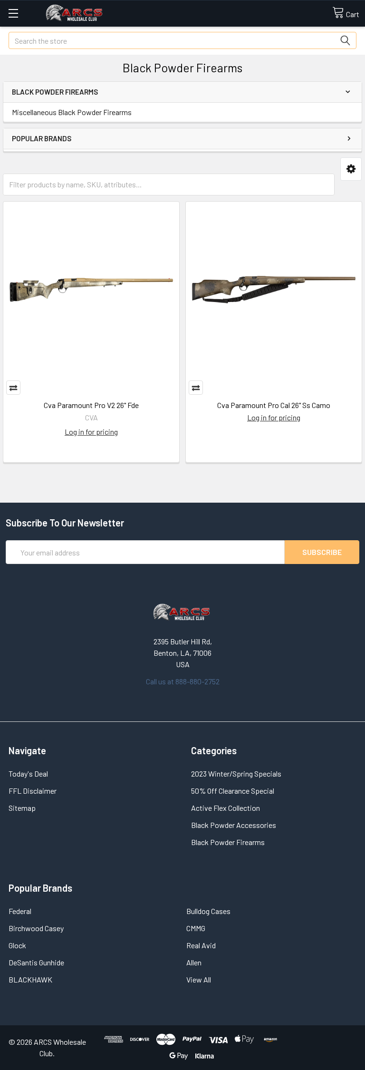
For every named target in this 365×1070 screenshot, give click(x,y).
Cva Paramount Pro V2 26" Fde (91, 404)
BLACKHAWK (30, 979)
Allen (194, 962)
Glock (17, 945)
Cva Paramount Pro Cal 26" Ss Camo (273, 404)
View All (198, 979)
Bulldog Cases (208, 910)
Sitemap (22, 807)
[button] (351, 169)
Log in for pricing (91, 431)
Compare (13, 387)
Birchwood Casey (36, 928)
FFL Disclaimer (33, 790)
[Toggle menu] (13, 13)
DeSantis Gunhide (36, 962)
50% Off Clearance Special (232, 790)
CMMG (195, 928)
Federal (20, 910)
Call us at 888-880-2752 (183, 681)
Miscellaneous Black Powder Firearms (72, 112)
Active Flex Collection (225, 807)
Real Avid (201, 945)
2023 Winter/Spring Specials (236, 773)
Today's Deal (28, 773)
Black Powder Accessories (233, 824)
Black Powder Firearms (228, 841)
